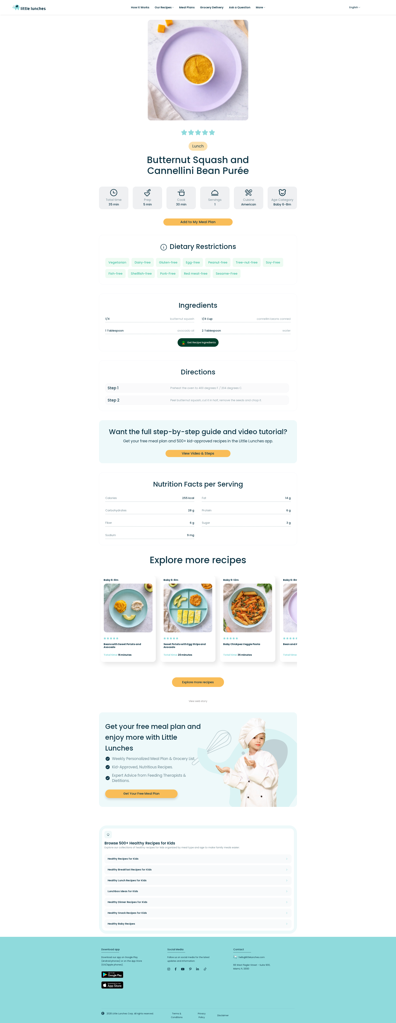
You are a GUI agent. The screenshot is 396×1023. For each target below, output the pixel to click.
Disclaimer (223, 1015)
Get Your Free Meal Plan (141, 793)
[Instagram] (168, 969)
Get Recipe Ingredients (201, 342)
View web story (198, 701)
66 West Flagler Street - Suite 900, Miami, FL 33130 (251, 966)
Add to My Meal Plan (198, 222)
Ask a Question (239, 7)
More (259, 7)
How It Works (140, 7)
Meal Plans (187, 7)
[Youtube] (183, 969)
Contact (238, 949)
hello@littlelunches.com (252, 957)
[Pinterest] (190, 969)
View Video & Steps (198, 453)
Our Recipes (163, 7)
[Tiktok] (205, 969)
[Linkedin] (197, 969)
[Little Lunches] (29, 7)
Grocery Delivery (212, 7)
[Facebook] (175, 969)
